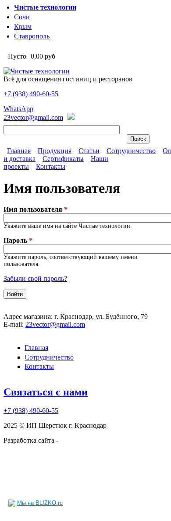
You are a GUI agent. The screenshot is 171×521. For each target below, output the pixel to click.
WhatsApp (18, 108)
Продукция (54, 150)
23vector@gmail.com (33, 117)
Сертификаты (63, 158)
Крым (23, 26)
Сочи (22, 17)
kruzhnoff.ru (77, 440)
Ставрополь (32, 36)
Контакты (50, 166)
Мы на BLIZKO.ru (40, 503)
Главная (19, 150)
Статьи (89, 150)
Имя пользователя (36, 209)
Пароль (18, 240)
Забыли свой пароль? (35, 278)
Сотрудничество (131, 150)
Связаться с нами (46, 392)
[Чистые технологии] (37, 71)
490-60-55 (31, 94)
